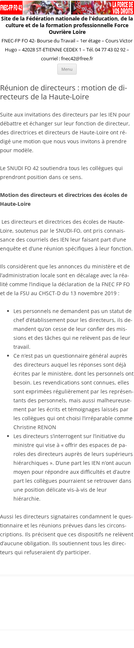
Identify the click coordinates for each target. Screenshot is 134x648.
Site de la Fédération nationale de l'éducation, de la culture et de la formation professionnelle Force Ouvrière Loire (67, 25)
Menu (67, 69)
